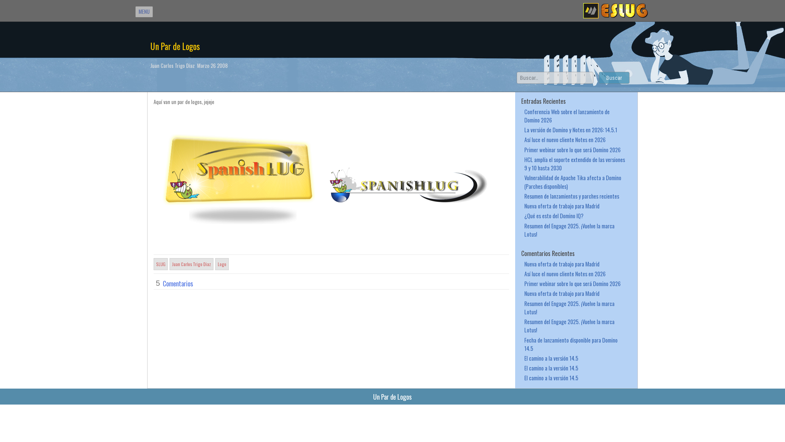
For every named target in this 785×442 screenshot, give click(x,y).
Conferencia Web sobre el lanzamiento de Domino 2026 (567, 115)
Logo (222, 264)
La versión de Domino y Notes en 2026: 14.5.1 (570, 130)
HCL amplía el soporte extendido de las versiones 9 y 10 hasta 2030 (574, 163)
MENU (144, 11)
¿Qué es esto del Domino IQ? (554, 215)
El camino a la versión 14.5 (551, 358)
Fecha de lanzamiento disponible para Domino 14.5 (571, 344)
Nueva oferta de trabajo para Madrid (561, 206)
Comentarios (178, 283)
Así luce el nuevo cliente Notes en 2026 (565, 139)
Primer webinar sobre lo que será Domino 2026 (572, 149)
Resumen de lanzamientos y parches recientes (571, 196)
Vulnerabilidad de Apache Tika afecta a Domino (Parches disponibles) (572, 181)
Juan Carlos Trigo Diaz (191, 264)
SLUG (160, 264)
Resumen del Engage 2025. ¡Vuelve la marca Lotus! (569, 230)
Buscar (614, 78)
